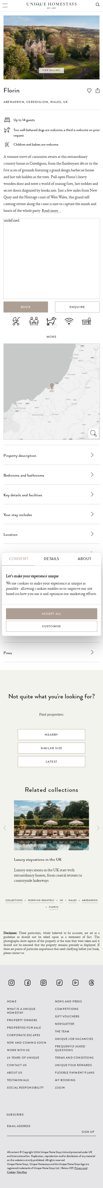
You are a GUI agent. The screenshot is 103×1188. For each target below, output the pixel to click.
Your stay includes (18, 515)
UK (65, 102)
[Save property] (89, 91)
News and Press (68, 1001)
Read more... (51, 211)
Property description (20, 455)
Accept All (52, 613)
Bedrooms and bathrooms (24, 475)
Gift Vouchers (67, 1016)
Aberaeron (14, 102)
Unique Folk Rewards (73, 1065)
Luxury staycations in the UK (38, 859)
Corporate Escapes (23, 1035)
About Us (14, 1073)
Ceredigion (37, 102)
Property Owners (22, 1020)
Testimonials (18, 1080)
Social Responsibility (25, 1088)
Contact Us (17, 1065)
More (51, 336)
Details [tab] (51, 559)
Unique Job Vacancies (74, 1039)
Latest (51, 761)
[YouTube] (75, 983)
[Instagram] (11, 983)
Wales (55, 102)
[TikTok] (59, 983)
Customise (51, 626)
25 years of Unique (23, 1058)
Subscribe (15, 1115)
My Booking (65, 1080)
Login (60, 1088)
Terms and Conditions (74, 1058)
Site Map (22, 1172)
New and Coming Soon (26, 1043)
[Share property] (98, 90)
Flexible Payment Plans (74, 1073)
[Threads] (91, 983)
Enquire (77, 307)
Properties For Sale (24, 1028)
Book (26, 307)
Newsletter (64, 1024)
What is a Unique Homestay (21, 1011)
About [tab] (84, 559)
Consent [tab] (18, 559)
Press (8, 653)
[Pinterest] (43, 983)
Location (11, 534)
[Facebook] (27, 983)
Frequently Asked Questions (70, 1048)
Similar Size (51, 748)
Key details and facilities (23, 495)
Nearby (51, 734)
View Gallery (51, 70)
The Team (62, 1031)
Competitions (66, 1009)
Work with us (18, 1050)
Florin (12, 90)
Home (11, 1001)
